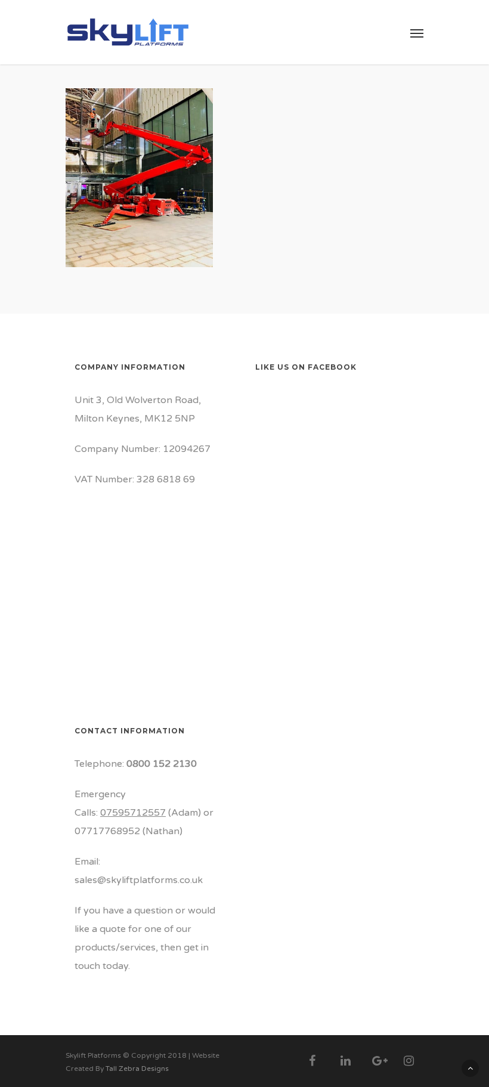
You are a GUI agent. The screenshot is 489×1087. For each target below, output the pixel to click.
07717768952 (107, 831)
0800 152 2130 (161, 764)
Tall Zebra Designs (137, 1068)
